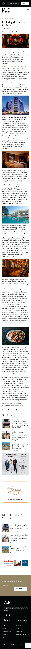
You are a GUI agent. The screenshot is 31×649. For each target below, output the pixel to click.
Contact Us (19, 631)
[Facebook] (4, 615)
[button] (8, 31)
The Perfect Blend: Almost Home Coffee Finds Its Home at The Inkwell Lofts (20, 424)
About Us (18, 625)
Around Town (15, 419)
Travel (11, 18)
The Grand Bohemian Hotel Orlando (13, 66)
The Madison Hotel (16, 405)
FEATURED (5, 18)
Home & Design (7, 631)
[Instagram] (3, 3)
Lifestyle (14, 442)
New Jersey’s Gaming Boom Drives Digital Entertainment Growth (20, 447)
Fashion (5, 628)
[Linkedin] (9, 615)
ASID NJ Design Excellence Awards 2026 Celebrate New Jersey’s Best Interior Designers (19, 436)
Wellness (5, 640)
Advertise (18, 628)
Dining (4, 637)
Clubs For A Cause (21, 634)
